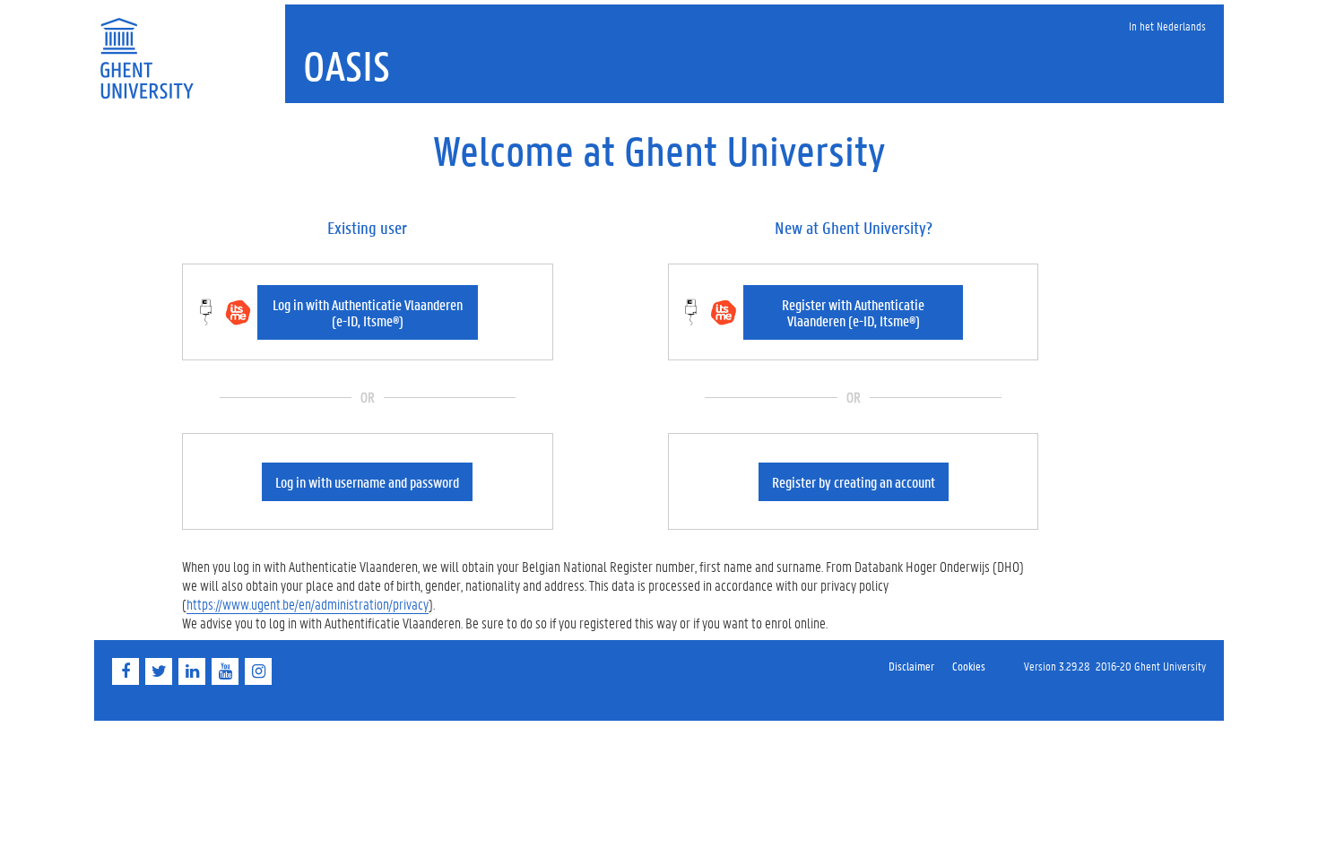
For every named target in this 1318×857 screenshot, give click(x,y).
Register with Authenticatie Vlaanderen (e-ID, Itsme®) (853, 312)
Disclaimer (911, 665)
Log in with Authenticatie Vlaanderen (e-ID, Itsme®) (368, 312)
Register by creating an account (853, 481)
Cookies (968, 665)
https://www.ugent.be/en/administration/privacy (307, 603)
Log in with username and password (367, 481)
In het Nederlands (1167, 25)
